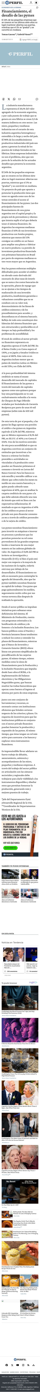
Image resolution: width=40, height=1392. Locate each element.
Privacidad (32, 1372)
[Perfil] (20, 1360)
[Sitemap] (34, 1365)
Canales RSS (5, 1372)
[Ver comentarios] (36, 8)
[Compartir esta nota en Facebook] (3, 99)
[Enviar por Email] (19, 99)
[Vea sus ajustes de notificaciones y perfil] (36, 3)
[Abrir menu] (3, 3)
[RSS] (28, 1365)
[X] (12, 1365)
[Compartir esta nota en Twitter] (9, 99)
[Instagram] (23, 1365)
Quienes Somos (14, 1372)
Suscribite (10, 848)
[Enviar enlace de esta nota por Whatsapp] (14, 99)
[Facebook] (7, 1365)
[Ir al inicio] (14, 3)
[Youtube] (17, 1365)
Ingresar (31, 3)
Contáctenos (24, 1372)
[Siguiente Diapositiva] (36, 959)
